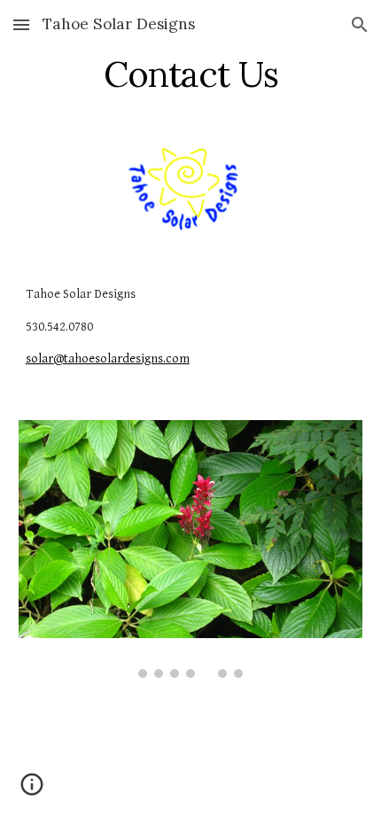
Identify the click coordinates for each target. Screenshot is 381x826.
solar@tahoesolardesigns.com (108, 358)
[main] (191, 74)
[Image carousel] (191, 549)
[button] (21, 24)
